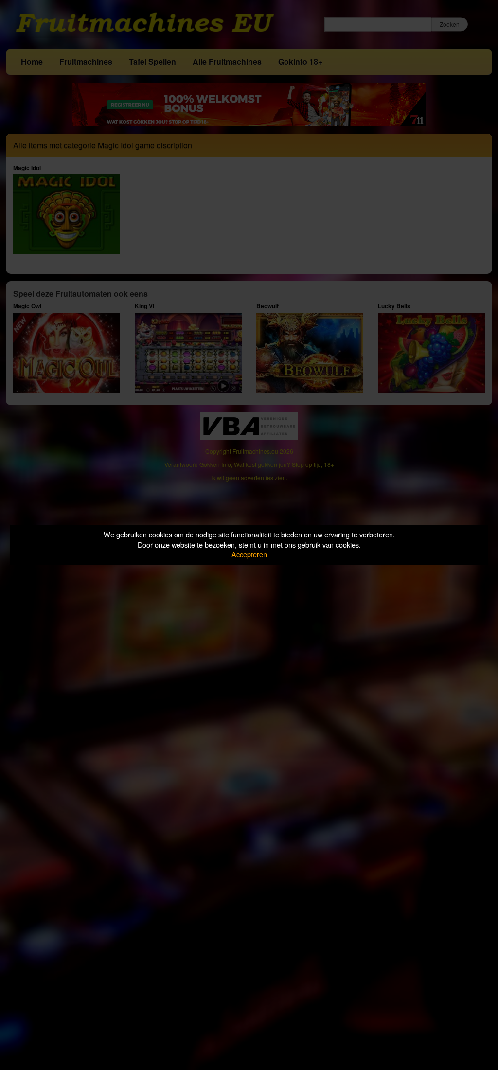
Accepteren (249, 554)
